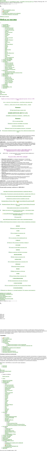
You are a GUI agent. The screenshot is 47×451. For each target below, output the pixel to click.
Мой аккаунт (5, 346)
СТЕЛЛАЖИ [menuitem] (7, 429)
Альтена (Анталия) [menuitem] (9, 392)
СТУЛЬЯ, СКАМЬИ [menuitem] (6, 436)
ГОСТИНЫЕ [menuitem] (5, 426)
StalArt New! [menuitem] (7, 393)
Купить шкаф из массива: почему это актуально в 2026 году (18, 207)
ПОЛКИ (17, 273)
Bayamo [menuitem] (6, 410)
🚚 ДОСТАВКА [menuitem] (8, 445)
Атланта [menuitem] (6, 400)
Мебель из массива (8, 19)
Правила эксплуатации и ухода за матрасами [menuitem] (16, 425)
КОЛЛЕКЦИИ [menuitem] (5, 382)
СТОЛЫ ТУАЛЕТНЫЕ (18, 283)
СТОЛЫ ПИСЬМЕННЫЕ (18, 287)
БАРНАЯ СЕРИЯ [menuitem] (6, 437)
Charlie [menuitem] (6, 401)
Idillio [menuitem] (6, 399)
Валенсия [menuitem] (7, 408)
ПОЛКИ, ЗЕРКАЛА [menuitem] (9, 419)
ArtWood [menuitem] (7, 394)
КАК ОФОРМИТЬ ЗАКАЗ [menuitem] (8, 440)
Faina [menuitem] (6, 407)
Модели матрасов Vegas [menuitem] (12, 423)
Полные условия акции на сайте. (17, 102)
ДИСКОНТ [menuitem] (4, 448)
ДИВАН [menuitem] (6, 433)
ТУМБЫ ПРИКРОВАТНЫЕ (18, 278)
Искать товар (3, 3)
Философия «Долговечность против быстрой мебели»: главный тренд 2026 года (17, 191)
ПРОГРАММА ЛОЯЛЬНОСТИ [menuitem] (11, 446)
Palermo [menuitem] (6, 395)
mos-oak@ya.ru (30, 1)
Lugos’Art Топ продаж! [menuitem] (9, 387)
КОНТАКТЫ (5, 12)
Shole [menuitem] (6, 402)
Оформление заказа (6, 348)
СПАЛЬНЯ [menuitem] (4, 412)
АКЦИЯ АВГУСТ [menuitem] (6, 381)
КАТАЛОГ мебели (6, 341)
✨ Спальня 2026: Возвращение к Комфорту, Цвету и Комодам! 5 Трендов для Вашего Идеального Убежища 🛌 (17, 214)
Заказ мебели (5, 340)
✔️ (3, 8)
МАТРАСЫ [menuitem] (7, 420)
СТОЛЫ (17, 230)
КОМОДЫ (18, 249)
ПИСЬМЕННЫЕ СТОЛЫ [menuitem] (10, 434)
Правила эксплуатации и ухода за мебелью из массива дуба (19, 345)
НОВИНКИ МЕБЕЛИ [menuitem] (7, 439)
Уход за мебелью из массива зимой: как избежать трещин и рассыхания (18, 196)
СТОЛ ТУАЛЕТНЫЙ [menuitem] (9, 417)
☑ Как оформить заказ (7, 338)
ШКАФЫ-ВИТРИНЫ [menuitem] (9, 430)
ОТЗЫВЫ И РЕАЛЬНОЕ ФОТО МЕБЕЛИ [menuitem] (14, 442)
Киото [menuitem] (6, 403)
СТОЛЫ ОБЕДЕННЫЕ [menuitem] (7, 435)
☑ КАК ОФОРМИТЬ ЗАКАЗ (8, 10)
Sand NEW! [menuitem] (7, 389)
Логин (3, 378)
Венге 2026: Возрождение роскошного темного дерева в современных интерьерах (18, 219)
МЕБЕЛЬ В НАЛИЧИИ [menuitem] (7, 380)
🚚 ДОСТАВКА (5, 11)
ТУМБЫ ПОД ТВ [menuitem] (8, 428)
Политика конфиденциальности (9, 351)
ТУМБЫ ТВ (18, 240)
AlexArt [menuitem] (6, 396)
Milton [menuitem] (6, 411)
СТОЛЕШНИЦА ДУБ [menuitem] (7, 447)
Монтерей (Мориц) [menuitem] (9, 404)
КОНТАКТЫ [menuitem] (7, 443)
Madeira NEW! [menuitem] (8, 388)
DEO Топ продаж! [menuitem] (8, 390)
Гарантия (7, 343)
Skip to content (3, 0)
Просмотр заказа (3, 94)
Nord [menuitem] (6, 391)
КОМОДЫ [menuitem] (7, 415)
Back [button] (6, 383)
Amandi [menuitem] (6, 398)
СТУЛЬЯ (17, 235)
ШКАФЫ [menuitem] (7, 418)
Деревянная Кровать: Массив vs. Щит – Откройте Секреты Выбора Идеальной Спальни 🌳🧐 (17, 201)
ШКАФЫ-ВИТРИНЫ (18, 254)
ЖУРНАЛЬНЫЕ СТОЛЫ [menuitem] (10, 431)
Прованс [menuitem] (7, 405)
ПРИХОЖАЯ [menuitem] (5, 438)
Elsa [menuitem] (6, 406)
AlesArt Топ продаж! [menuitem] (9, 384)
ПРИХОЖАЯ (17, 264)
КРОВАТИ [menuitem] (7, 414)
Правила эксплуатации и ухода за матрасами (16, 344)
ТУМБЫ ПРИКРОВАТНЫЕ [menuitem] (11, 416)
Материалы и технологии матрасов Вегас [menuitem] (16, 424)
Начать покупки (5, 376)
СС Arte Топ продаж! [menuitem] (9, 386)
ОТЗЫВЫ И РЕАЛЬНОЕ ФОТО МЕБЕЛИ (11, 13)
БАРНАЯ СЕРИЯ (18, 259)
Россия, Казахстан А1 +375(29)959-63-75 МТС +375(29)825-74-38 (13, 1)
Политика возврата (6, 349)
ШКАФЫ (18, 268)
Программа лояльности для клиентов (10, 14)
